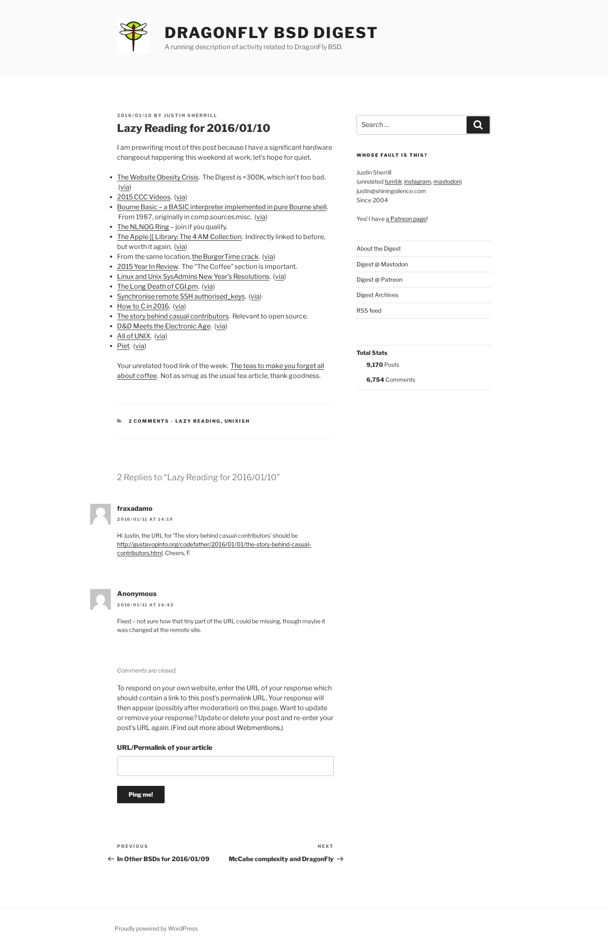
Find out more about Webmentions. (227, 728)
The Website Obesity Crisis (158, 177)
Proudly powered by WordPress (156, 928)
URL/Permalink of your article (164, 748)
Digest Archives (377, 294)
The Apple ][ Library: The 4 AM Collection (179, 237)
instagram (417, 181)
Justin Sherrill (191, 115)
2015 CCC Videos (143, 197)
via (124, 187)
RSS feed (369, 310)
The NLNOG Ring (143, 227)
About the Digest (379, 248)
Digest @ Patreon (379, 279)
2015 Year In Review (147, 267)
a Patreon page (406, 218)
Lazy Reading (198, 421)
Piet (123, 346)
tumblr (393, 181)
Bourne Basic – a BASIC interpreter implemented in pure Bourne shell (222, 207)
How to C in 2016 (143, 306)
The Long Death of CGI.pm (157, 286)
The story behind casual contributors (173, 316)
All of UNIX (134, 336)
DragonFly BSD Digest (271, 33)
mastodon (446, 181)
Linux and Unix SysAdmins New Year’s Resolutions (193, 276)
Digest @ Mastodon (382, 264)
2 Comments (149, 421)
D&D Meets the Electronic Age (164, 326)
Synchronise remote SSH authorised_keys (181, 296)
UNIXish (237, 421)
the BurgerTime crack (225, 257)
